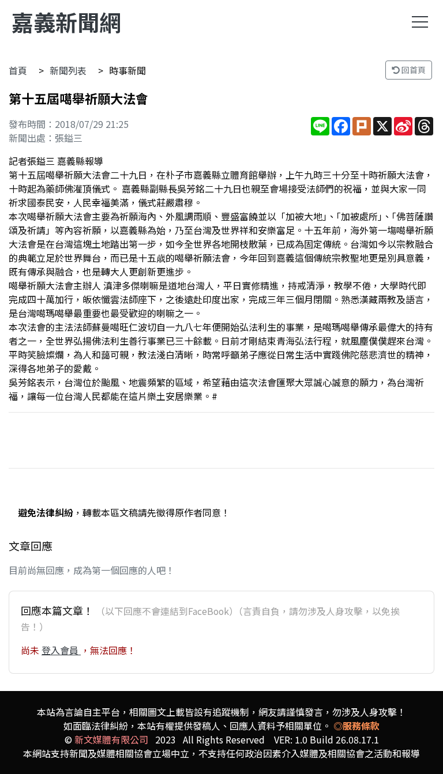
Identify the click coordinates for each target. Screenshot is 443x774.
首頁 (18, 70)
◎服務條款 (356, 726)
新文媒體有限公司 (111, 739)
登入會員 (61, 650)
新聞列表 (68, 70)
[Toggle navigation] (420, 21)
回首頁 (413, 69)
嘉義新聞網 (66, 21)
